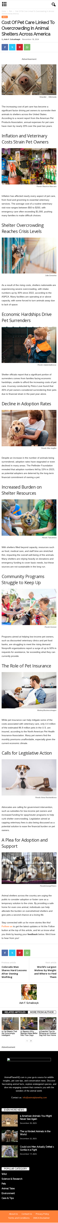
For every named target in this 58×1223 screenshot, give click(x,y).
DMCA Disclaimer (41, 1217)
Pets (10, 11)
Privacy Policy (42, 1213)
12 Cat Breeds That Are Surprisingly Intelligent (9, 1033)
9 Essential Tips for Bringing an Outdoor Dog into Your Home (47, 1033)
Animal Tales (8, 1188)
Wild (4, 1174)
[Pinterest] (19, 47)
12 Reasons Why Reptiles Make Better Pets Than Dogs (29, 1033)
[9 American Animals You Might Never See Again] (10, 1120)
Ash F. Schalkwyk (12, 39)
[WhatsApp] (27, 47)
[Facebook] (5, 47)
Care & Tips (8, 1198)
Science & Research (12, 1179)
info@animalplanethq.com (35, 1097)
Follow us (7, 926)
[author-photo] (29, 992)
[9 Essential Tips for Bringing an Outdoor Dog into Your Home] (47, 1023)
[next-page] (31, 1040)
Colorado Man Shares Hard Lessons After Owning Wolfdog (14, 972)
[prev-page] (27, 1040)
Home (4, 11)
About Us (13, 1213)
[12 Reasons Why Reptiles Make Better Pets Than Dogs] (29, 1023)
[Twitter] (12, 47)
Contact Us (27, 1213)
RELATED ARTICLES (15, 1012)
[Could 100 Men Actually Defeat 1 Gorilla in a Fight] (10, 1151)
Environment (8, 1193)
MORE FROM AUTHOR (42, 1012)
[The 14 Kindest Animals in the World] (10, 1136)
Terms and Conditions (19, 1217)
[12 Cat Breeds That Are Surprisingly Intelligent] (10, 1023)
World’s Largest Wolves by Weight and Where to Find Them (45, 972)
